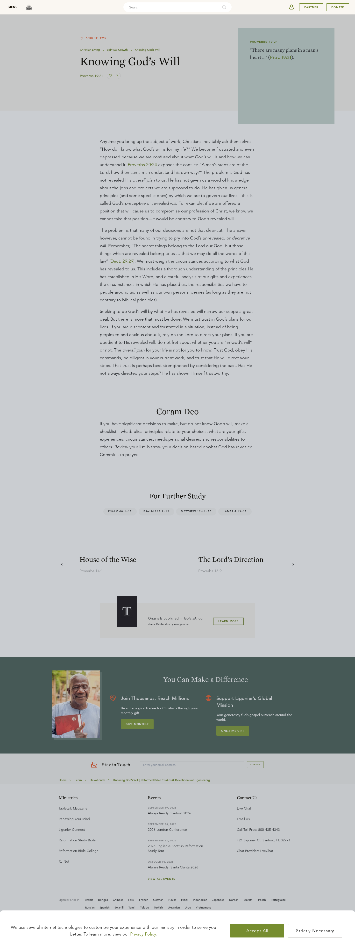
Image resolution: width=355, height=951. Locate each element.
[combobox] (171, 7)
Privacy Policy (143, 934)
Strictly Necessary (315, 930)
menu (13, 7)
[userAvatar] (291, 7)
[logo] (29, 7)
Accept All (257, 930)
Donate (337, 7)
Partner (311, 7)
